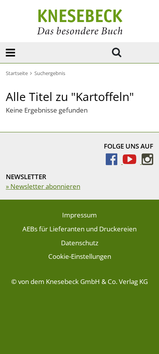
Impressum (79, 214)
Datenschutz (79, 242)
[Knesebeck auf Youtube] (132, 161)
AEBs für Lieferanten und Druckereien (79, 228)
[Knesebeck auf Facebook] (114, 161)
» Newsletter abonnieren (43, 186)
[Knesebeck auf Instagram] (147, 161)
